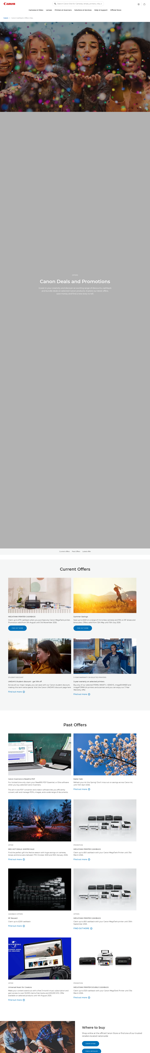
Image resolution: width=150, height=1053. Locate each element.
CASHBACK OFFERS (15, 914)
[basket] (144, 4)
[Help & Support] (108, 10)
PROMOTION (78, 845)
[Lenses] (53, 10)
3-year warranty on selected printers (89, 677)
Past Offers (76, 551)
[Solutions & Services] (92, 10)
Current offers (64, 551)
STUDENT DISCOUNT (15, 677)
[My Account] (139, 4)
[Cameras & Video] (44, 10)
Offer (10, 983)
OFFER (10, 845)
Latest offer (86, 551)
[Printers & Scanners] (72, 10)
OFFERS (75, 275)
